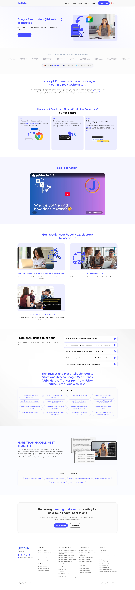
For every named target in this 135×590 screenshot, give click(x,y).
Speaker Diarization (105, 554)
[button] (67, 3)
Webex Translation (84, 568)
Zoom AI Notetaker (43, 558)
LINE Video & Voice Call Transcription (64, 574)
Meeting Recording (104, 562)
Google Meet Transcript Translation (85, 554)
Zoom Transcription (43, 554)
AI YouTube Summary (43, 570)
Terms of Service (112, 583)
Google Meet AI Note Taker (86, 550)
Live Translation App (105, 563)
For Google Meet (84, 547)
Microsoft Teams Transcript (66, 557)
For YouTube (41, 564)
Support (87, 3)
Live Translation (104, 565)
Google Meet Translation (85, 561)
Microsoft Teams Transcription (66, 555)
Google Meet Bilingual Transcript (87, 552)
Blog (74, 3)
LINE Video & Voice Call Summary (67, 577)
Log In (93, 3)
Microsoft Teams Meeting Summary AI (65, 562)
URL (87, 130)
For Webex (82, 565)
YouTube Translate (43, 566)
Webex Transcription (84, 570)
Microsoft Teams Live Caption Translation (66, 552)
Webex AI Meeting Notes (85, 572)
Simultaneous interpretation (107, 558)
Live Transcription (104, 567)
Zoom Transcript (42, 556)
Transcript (102, 552)
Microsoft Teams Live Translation (67, 550)
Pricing (80, 3)
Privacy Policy (102, 583)
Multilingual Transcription (106, 560)
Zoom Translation (42, 550)
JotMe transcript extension (32, 123)
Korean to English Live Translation (108, 571)
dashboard (89, 127)
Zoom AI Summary (43, 560)
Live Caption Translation (106, 569)
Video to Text (103, 550)
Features (102, 547)
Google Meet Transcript (85, 559)
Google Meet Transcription (86, 557)
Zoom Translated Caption (44, 552)
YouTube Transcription (44, 568)
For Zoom (41, 547)
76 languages (97, 91)
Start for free (104, 3)
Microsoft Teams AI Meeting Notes (67, 559)
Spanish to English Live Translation (108, 556)
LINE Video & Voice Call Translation (64, 570)
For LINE (61, 567)
